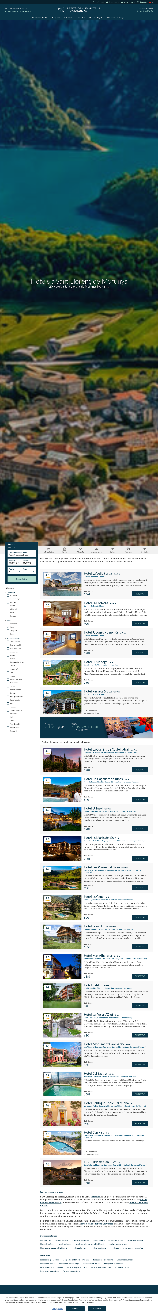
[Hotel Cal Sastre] (62, 1095)
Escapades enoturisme (113, 1263)
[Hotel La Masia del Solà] (62, 860)
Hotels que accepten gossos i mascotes (126, 1248)
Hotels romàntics (115, 1240)
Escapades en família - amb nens (75, 1260)
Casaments (68, 17)
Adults (11, 569)
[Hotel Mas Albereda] (62, 978)
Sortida (26, 561)
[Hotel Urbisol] (62, 830)
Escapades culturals (125, 1260)
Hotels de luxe (99, 1240)
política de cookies (87, 1302)
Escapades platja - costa (77, 1267)
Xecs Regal (97, 17)
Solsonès (95, 1196)
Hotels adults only (78, 1248)
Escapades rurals (122, 1267)
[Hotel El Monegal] (62, 684)
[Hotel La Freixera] (62, 625)
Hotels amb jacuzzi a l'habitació (53, 1248)
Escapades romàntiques (101, 1267)
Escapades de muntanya (69, 1263)
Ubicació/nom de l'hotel (18, 552)
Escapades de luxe (47, 1263)
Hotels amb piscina (98, 1248)
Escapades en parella (91, 1263)
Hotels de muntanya (80, 1240)
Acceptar (97, 1309)
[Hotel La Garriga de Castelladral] (62, 771)
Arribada (12, 561)
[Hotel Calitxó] (62, 1007)
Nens (25, 569)
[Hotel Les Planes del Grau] (62, 889)
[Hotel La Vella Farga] (62, 595)
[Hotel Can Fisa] (62, 1154)
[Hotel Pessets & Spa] (62, 713)
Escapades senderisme (49, 1271)
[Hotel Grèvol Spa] (62, 948)
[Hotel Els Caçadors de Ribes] (62, 801)
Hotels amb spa (64, 1244)
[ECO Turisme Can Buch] (62, 1184)
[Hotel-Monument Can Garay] (62, 1066)
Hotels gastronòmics (136, 1240)
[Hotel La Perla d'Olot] (62, 1037)
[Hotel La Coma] (62, 919)
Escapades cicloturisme (103, 1260)
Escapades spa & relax (49, 1260)
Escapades (56, 17)
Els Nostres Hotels (40, 17)
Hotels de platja (61, 1240)
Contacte (143, 2)
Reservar (140, 594)
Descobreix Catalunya (115, 17)
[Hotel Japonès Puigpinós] (62, 654)
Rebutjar (75, 1309)
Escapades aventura (71, 1271)
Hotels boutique (47, 1244)
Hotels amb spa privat (117, 1244)
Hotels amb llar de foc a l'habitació (89, 1244)
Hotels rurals (45, 1240)
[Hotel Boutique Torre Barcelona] (62, 1125)
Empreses (81, 17)
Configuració (57, 1309)
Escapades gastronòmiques (51, 1267)
